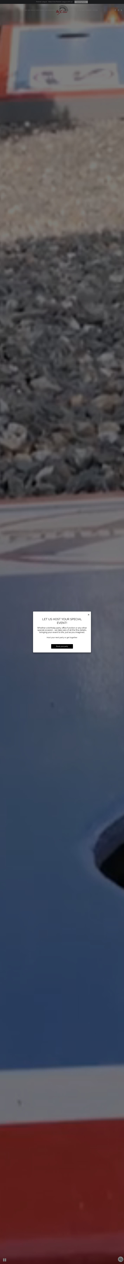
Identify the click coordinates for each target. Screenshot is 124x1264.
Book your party (62, 646)
